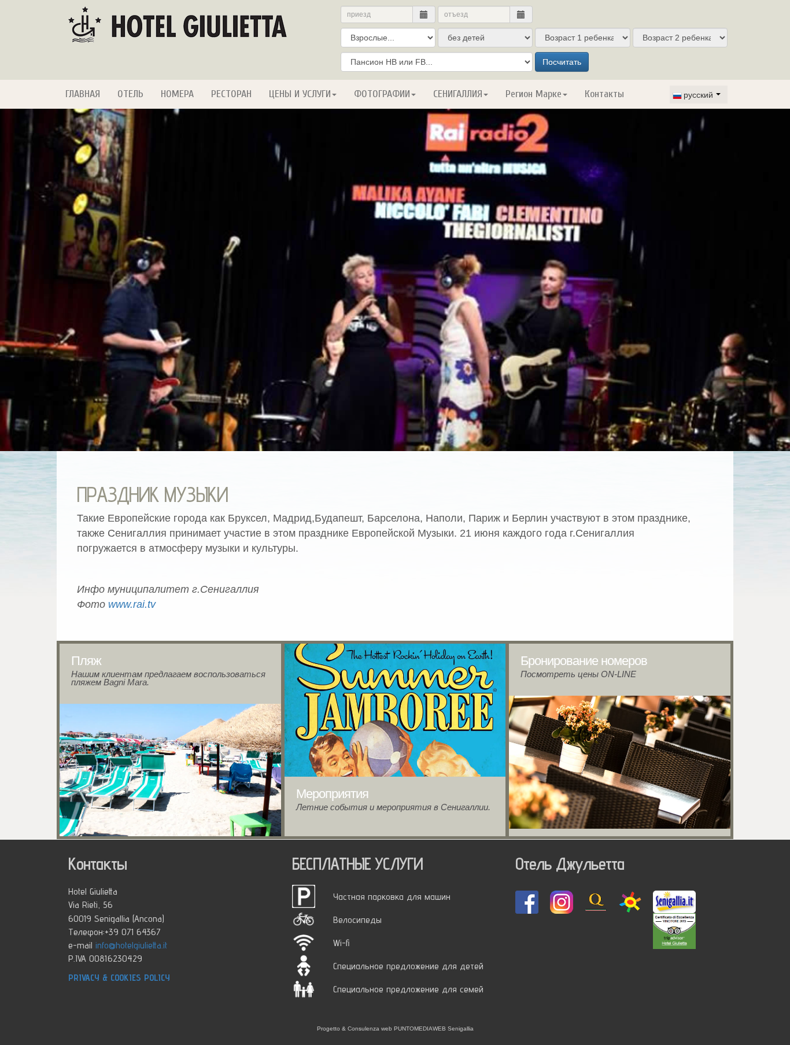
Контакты (604, 94)
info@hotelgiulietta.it (131, 945)
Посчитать (561, 62)
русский (698, 94)
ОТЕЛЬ (130, 94)
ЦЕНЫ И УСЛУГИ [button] (300, 94)
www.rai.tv (132, 604)
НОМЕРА (177, 94)
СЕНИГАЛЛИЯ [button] (457, 94)
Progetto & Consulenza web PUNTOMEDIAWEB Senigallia (395, 1028)
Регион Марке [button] (533, 94)
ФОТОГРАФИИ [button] (382, 94)
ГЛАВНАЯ (82, 94)
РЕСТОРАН (231, 94)
